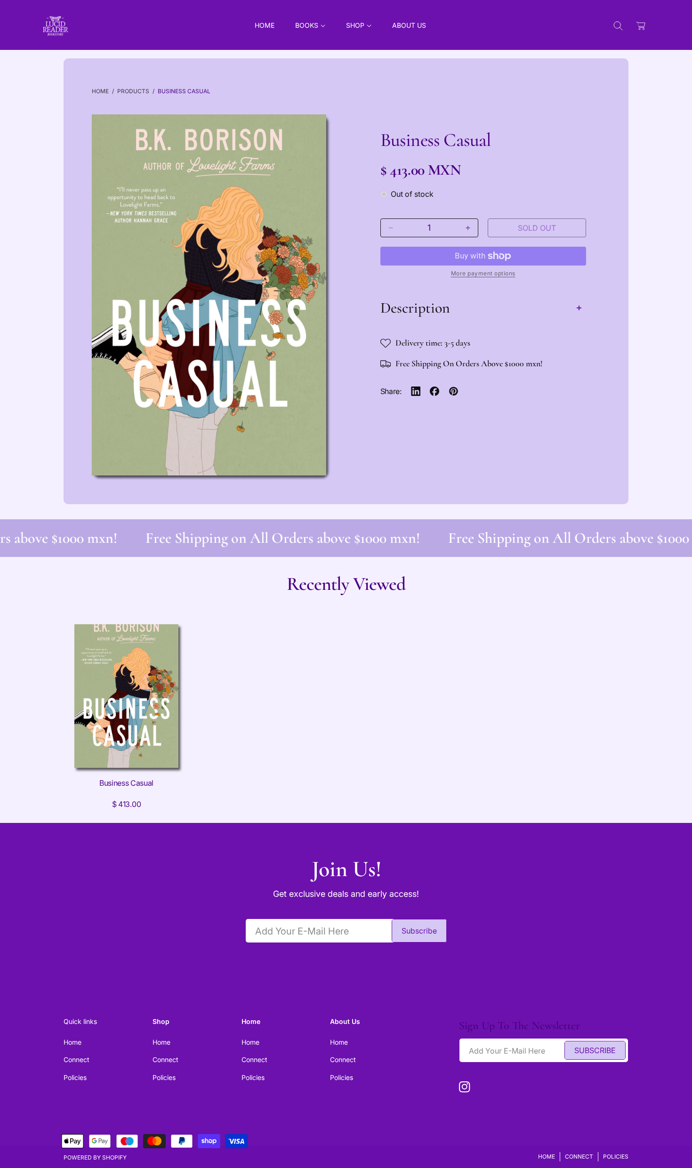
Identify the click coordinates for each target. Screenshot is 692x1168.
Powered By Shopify (95, 1157)
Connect (76, 1059)
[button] (310, 25)
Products (133, 91)
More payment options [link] (483, 273)
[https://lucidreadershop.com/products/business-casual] (416, 391)
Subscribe (419, 930)
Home (100, 91)
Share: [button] (391, 391)
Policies (75, 1077)
